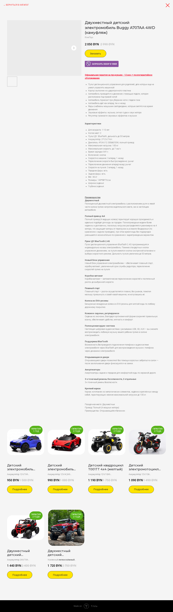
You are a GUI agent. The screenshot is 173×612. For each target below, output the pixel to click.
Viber (87, 62)
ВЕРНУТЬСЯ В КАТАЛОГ (17, 5)
